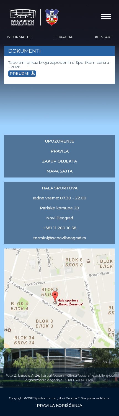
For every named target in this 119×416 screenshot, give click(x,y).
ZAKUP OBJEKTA (59, 161)
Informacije (19, 37)
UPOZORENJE (59, 141)
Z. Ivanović (22, 375)
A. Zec (35, 375)
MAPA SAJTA (59, 171)
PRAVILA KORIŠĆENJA (59, 405)
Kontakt (103, 37)
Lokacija (64, 37)
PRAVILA (60, 151)
